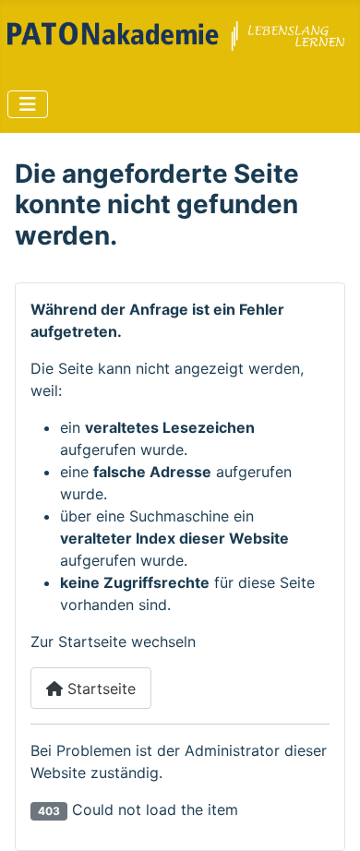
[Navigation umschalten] (27, 104)
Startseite (99, 688)
